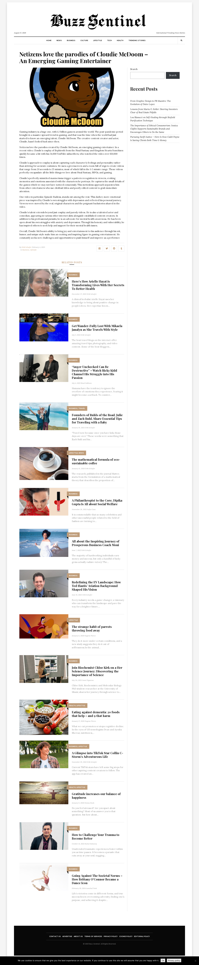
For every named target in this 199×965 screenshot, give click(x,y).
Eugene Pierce (90, 636)
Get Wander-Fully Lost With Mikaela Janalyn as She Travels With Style (97, 327)
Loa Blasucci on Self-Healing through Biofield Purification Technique (152, 119)
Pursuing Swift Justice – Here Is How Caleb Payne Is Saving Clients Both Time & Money (154, 139)
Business (71, 40)
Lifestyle (97, 40)
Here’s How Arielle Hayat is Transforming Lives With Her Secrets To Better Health (98, 285)
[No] (195, 960)
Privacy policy (174, 960)
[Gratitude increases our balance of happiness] (43, 792)
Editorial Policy (142, 936)
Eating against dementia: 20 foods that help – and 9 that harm (96, 714)
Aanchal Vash (91, 888)
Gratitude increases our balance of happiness (96, 795)
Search (134, 69)
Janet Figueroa (88, 680)
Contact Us (55, 936)
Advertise (67, 936)
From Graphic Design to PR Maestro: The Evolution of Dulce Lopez (150, 103)
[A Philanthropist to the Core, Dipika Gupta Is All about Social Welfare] (43, 501)
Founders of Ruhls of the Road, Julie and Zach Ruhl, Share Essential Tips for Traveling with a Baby (97, 418)
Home (48, 40)
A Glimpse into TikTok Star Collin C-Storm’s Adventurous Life (97, 755)
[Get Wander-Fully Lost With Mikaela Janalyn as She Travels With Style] (43, 327)
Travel (81, 408)
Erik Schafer (26, 247)
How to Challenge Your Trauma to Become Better (95, 836)
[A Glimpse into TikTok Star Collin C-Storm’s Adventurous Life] (43, 754)
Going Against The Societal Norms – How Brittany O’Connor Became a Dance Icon (97, 879)
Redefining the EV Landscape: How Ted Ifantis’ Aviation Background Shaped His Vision (96, 585)
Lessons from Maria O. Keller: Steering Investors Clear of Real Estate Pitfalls (154, 111)
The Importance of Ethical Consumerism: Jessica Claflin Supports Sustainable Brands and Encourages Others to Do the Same (154, 128)
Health (120, 40)
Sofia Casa (91, 509)
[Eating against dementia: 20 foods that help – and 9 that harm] (43, 717)
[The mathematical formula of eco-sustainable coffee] (43, 463)
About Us (78, 936)
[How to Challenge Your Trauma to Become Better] (43, 835)
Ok (163, 960)
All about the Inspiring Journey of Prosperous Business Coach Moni (95, 543)
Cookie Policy (125, 936)
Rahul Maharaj (91, 844)
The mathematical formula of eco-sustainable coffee (96, 461)
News (59, 40)
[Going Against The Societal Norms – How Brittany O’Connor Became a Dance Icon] (43, 876)
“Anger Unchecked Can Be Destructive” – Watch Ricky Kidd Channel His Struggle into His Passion (94, 372)
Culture (84, 40)
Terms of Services (93, 936)
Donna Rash (89, 803)
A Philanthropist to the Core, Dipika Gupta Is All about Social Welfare (97, 502)
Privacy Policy (111, 936)
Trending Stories (137, 40)
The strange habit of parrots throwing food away (92, 628)
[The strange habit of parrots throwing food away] (43, 626)
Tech (109, 40)
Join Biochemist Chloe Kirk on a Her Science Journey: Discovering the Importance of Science (97, 671)
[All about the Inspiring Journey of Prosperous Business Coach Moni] (43, 542)
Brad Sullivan (86, 383)
